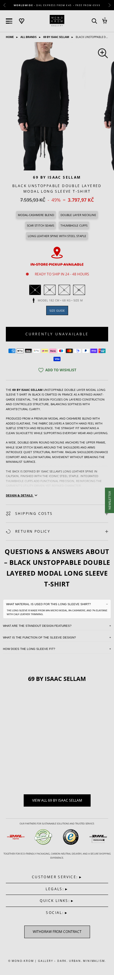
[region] (57, 106)
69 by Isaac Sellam (56, 37)
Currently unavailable (57, 334)
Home (10, 37)
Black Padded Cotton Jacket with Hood (36, 763)
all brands (28, 37)
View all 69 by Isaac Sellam (57, 800)
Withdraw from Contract (57, 931)
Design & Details (20, 495)
